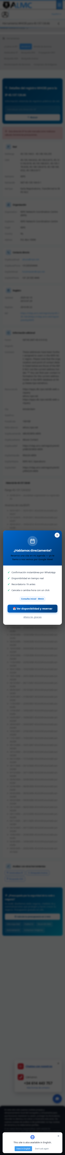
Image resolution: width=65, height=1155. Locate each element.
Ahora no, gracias (33, 616)
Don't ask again (42, 1148)
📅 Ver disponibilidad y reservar (32, 608)
